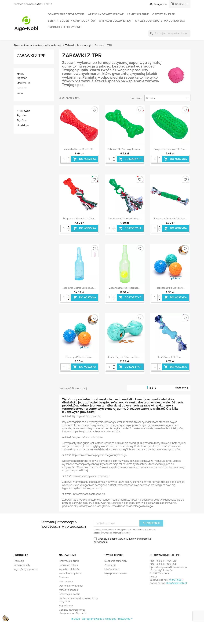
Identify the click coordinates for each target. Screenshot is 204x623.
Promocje (19, 560)
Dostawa (64, 577)
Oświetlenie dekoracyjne (66, 14)
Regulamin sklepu (68, 564)
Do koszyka (84, 159)
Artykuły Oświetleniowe (106, 14)
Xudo (20, 93)
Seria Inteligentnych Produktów (71, 20)
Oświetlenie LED (163, 14)
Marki (20, 73)
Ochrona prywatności (71, 585)
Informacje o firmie (69, 560)
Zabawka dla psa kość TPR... (79, 149)
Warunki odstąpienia (70, 573)
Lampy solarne (138, 14)
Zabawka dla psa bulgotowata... (125, 149)
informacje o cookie (69, 593)
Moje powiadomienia (115, 573)
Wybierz (167, 98)
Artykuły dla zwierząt (115, 20)
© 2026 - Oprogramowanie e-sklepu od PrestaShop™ (102, 618)
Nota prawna (66, 581)
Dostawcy (24, 111)
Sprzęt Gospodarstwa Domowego (160, 20)
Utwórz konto (111, 569)
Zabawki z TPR (31, 55)
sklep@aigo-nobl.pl (176, 582)
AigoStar (22, 120)
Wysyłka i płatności (69, 569)
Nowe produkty (22, 564)
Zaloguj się (110, 564)
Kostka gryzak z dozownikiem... (125, 357)
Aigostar (22, 78)
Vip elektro (23, 125)
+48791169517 (43, 4)
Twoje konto (113, 555)
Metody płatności (68, 589)
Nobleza (21, 88)
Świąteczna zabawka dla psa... (170, 149)
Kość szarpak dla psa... (170, 357)
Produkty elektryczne (64, 27)
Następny (182, 388)
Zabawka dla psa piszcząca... (124, 287)
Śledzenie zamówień (115, 560)
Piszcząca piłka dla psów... (170, 287)
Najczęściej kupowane (26, 569)
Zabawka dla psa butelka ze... (79, 287)
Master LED (23, 83)
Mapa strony (66, 605)
